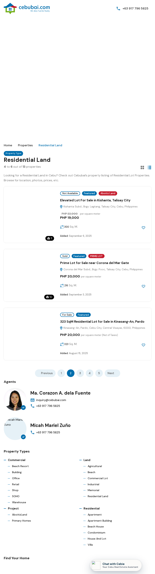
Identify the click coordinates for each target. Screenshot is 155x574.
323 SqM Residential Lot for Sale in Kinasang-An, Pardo (102, 321)
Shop (15, 490)
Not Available (70, 193)
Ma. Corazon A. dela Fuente (60, 393)
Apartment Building (100, 520)
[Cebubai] (27, 8)
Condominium (96, 532)
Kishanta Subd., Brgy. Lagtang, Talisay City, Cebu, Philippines (100, 206)
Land (87, 460)
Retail (15, 484)
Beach (91, 472)
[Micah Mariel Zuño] (15, 428)
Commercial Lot (98, 478)
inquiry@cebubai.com (51, 400)
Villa (90, 544)
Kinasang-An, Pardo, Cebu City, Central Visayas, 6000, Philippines (104, 327)
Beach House (96, 526)
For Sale (67, 314)
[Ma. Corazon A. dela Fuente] (15, 399)
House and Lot (97, 538)
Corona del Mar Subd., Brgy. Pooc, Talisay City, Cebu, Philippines (103, 269)
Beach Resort (20, 466)
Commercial (16, 460)
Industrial (93, 484)
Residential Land (98, 496)
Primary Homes (21, 520)
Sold (64, 256)
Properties (25, 145)
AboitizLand (19, 514)
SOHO (15, 496)
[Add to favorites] (143, 228)
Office (16, 478)
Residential (92, 508)
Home (8, 145)
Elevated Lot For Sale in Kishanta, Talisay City (95, 200)
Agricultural (95, 466)
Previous (47, 373)
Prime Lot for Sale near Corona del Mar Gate (94, 263)
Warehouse (19, 502)
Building (17, 472)
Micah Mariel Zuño (50, 425)
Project (13, 508)
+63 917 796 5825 (135, 8)
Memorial (93, 490)
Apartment (95, 514)
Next (111, 373)
